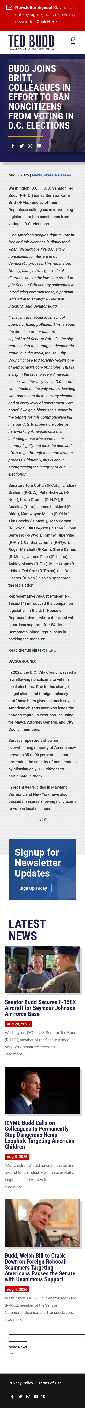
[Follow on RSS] (43, 1396)
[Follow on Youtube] (39, 143)
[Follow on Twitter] (21, 143)
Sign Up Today (33, 888)
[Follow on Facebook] (12, 143)
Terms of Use (49, 1383)
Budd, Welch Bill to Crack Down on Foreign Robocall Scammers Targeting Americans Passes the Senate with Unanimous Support (40, 1267)
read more (13, 1053)
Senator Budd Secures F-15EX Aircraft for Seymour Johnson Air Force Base (40, 1008)
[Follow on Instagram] (30, 143)
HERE (51, 650)
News (37, 175)
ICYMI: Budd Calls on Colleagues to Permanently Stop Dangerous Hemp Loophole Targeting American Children (39, 1134)
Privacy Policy (20, 1383)
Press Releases (57, 175)
